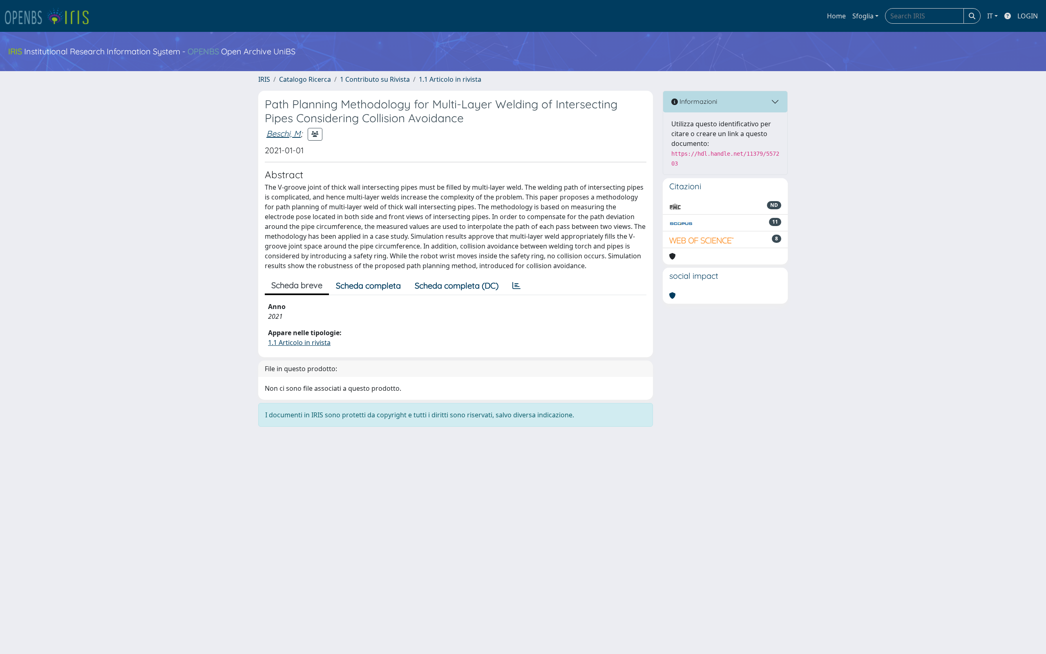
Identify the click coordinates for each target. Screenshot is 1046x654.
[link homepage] (50, 16)
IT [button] (990, 15)
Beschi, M (283, 133)
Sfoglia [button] (863, 15)
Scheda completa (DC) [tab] (456, 285)
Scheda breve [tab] (296, 285)
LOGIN (1027, 15)
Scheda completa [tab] (368, 285)
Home (836, 15)
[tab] (516, 285)
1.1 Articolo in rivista (450, 79)
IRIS (264, 79)
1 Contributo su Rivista (375, 79)
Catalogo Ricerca (305, 79)
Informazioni (697, 101)
